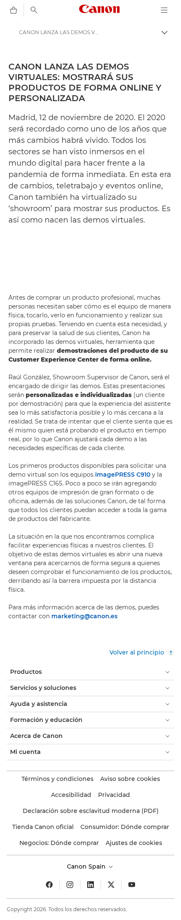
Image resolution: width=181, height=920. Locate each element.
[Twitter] (111, 884)
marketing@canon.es (84, 616)
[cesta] (13, 10)
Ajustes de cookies (134, 843)
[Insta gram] (70, 884)
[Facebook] (49, 884)
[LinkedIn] (90, 884)
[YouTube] (131, 884)
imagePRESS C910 (122, 474)
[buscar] (34, 10)
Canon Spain (87, 866)
